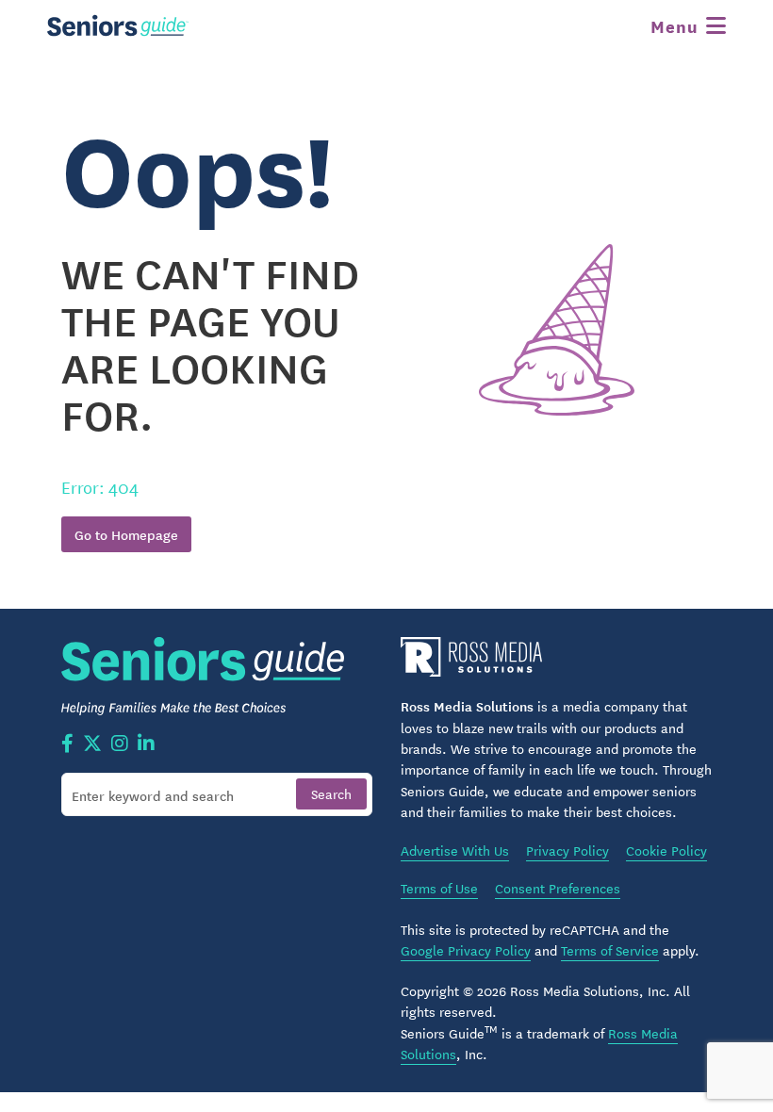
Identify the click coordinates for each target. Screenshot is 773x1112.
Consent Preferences (557, 887)
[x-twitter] (92, 744)
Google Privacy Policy (466, 950)
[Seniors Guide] (118, 25)
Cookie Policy (666, 850)
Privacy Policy (567, 850)
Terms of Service (610, 950)
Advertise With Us (455, 850)
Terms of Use (439, 887)
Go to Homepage (126, 534)
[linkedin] (146, 744)
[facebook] (67, 744)
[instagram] (119, 744)
